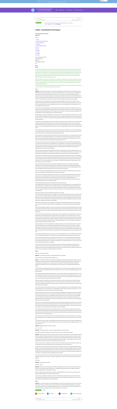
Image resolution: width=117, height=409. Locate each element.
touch (67, 2)
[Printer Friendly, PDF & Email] (38, 22)
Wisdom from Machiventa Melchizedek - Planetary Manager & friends (44, 9)
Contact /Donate (69, 10)
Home (57, 10)
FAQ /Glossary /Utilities (78, 10)
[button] (41, 394)
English (102, 0)
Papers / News (61, 10)
